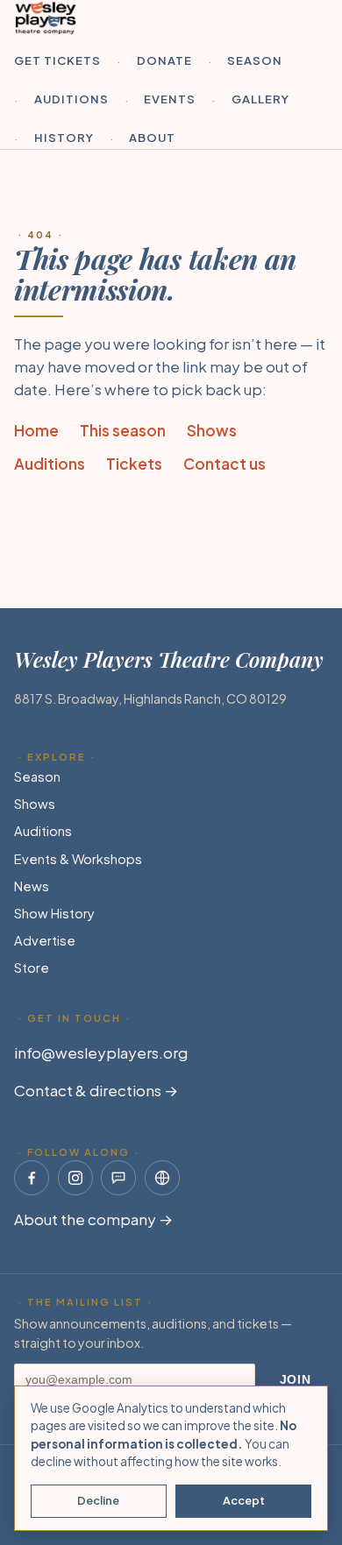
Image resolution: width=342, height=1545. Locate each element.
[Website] (162, 1177)
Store (31, 967)
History (64, 137)
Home (36, 430)
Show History (54, 913)
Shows (212, 430)
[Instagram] (75, 1177)
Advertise (44, 940)
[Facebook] (31, 1177)
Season (254, 60)
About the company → (93, 1219)
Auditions (71, 98)
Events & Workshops (78, 859)
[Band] (118, 1177)
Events (170, 98)
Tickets (134, 463)
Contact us (224, 463)
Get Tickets (58, 60)
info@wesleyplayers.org (101, 1052)
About (152, 137)
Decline (98, 1500)
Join (295, 1379)
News (31, 886)
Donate (164, 60)
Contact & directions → (96, 1090)
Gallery (260, 98)
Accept (244, 1500)
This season (123, 430)
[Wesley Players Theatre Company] (45, 17)
